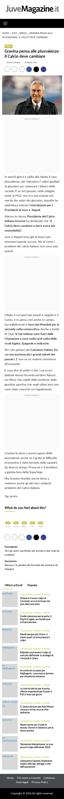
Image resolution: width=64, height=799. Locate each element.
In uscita (45, 757)
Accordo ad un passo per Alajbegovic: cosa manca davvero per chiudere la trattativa (36, 674)
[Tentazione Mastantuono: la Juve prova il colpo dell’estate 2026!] (10, 739)
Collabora (49, 778)
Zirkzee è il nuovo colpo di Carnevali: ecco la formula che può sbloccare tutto (35, 601)
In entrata (46, 595)
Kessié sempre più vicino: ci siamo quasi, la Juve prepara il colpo (35, 637)
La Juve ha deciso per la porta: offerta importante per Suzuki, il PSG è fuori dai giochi (36, 692)
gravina (13, 496)
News (8, 46)
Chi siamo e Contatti (28, 778)
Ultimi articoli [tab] (13, 585)
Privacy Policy (40, 782)
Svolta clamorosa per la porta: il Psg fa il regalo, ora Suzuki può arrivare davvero (35, 619)
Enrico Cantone (14, 62)
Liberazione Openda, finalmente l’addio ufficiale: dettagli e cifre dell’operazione (36, 764)
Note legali (22, 782)
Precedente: (32, 551)
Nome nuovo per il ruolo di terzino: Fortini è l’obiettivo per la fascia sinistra (36, 728)
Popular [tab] (32, 585)
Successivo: (31, 565)
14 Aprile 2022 (30, 62)
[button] (5, 23)
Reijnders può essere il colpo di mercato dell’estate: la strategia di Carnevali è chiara (36, 655)
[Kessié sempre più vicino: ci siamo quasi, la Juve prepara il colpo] (7, 629)
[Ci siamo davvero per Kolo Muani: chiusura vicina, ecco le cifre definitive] (10, 704)
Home (10, 778)
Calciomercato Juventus (30, 595)
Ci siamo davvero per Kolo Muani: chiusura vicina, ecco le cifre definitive (37, 710)
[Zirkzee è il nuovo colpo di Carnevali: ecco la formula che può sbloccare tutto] (7, 593)
